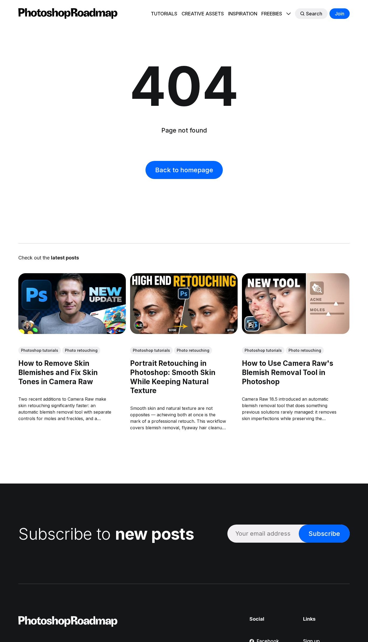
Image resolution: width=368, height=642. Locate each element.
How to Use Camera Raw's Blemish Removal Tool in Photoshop (288, 372)
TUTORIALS (164, 13)
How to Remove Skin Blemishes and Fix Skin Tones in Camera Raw (58, 372)
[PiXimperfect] (251, 325)
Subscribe (324, 534)
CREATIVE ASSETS (203, 13)
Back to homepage (184, 170)
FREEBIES (271, 13)
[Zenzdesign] (27, 325)
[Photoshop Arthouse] (139, 325)
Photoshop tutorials (39, 350)
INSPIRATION (242, 13)
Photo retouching (81, 350)
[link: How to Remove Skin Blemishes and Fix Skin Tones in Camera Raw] (72, 332)
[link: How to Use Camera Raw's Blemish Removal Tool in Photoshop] (296, 332)
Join (339, 13)
